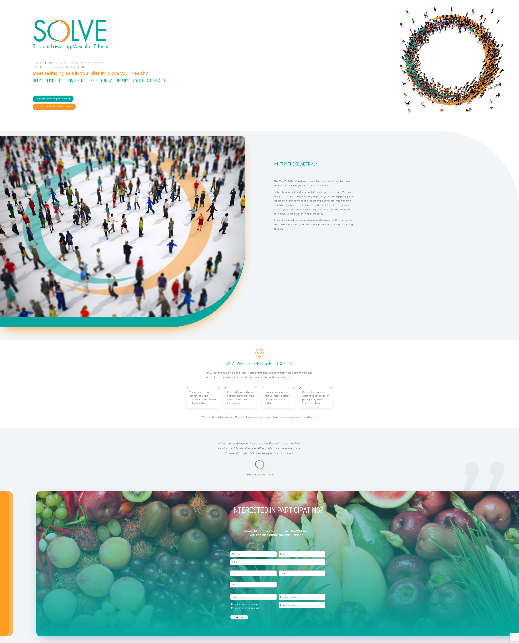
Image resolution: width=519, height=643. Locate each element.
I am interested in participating (53, 98)
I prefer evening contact (246, 608)
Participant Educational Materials (54, 106)
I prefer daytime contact (246, 604)
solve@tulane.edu (292, 535)
